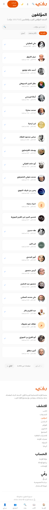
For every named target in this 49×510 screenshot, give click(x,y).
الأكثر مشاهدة (32, 33)
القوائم (44, 425)
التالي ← (9, 366)
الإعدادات (44, 466)
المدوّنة (44, 442)
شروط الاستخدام (41, 486)
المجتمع (44, 432)
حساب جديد (13, 4)
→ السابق (38, 366)
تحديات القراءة (42, 439)
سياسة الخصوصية (40, 482)
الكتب (45, 411)
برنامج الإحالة (42, 462)
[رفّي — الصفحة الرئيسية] (41, 4)
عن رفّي (45, 478)
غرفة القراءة (43, 459)
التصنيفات (43, 414)
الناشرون (44, 428)
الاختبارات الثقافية (41, 435)
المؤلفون (44, 418)
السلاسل (44, 421)
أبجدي (23, 33)
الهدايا (45, 446)
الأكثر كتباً (42, 33)
